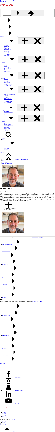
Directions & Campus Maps (7, 130)
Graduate (5, 64)
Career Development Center (7, 49)
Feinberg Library (6, 53)
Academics (3, 160)
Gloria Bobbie (4, 257)
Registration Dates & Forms (7, 68)
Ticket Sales (5, 114)
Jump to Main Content (8, 0)
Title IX (3, 416)
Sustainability (5, 103)
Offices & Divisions (6, 123)
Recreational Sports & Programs (8, 112)
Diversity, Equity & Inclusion (8, 99)
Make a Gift (3, 139)
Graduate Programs (6, 46)
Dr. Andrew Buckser (5, 264)
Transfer (5, 63)
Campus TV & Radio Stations (8, 98)
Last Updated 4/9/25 (3, 424)
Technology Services (6, 55)
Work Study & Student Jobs (7, 80)
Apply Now (5, 69)
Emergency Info (4, 413)
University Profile (6, 127)
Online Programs (6, 45)
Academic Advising (6, 52)
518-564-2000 (14, 419)
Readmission (5, 66)
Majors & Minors (6, 44)
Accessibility (4, 415)
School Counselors (6, 148)
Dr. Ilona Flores (4, 277)
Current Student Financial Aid (8, 84)
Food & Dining (6, 95)
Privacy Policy (4, 421)
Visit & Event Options (7, 71)
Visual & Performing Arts (7, 97)
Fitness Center (6, 113)
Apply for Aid (6, 81)
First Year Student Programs (7, 102)
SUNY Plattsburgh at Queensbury (8, 125)
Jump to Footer (13, 0)
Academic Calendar (6, 51)
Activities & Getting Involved (8, 93)
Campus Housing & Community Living (9, 94)
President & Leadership (7, 122)
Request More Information (7, 70)
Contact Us (3, 422)
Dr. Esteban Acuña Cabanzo (6, 251)
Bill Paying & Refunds (7, 82)
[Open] (31, 40)
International (5, 65)
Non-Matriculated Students (7, 67)
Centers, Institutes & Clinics (7, 124)
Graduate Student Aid (7, 83)
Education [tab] (16, 207)
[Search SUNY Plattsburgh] (8, 137)
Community (5, 150)
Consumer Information (7, 128)
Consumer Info (4, 414)
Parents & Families (6, 147)
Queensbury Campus (6, 48)
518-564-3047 (34, 237)
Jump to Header (2, 0)
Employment (4, 412)
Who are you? (4, 146)
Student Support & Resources (8, 101)
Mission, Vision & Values (7, 126)
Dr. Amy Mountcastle (5, 355)
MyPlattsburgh (4, 138)
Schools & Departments (7, 47)
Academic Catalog (6, 50)
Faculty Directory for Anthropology (7, 163)
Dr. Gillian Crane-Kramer (5, 335)
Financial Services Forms (7, 85)
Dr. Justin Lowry (4, 284)
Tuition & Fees (6, 79)
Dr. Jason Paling (4, 297)
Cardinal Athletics (6, 111)
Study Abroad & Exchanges (7, 54)
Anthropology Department (5, 162)
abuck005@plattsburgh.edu (39, 237)
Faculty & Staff (6, 149)
